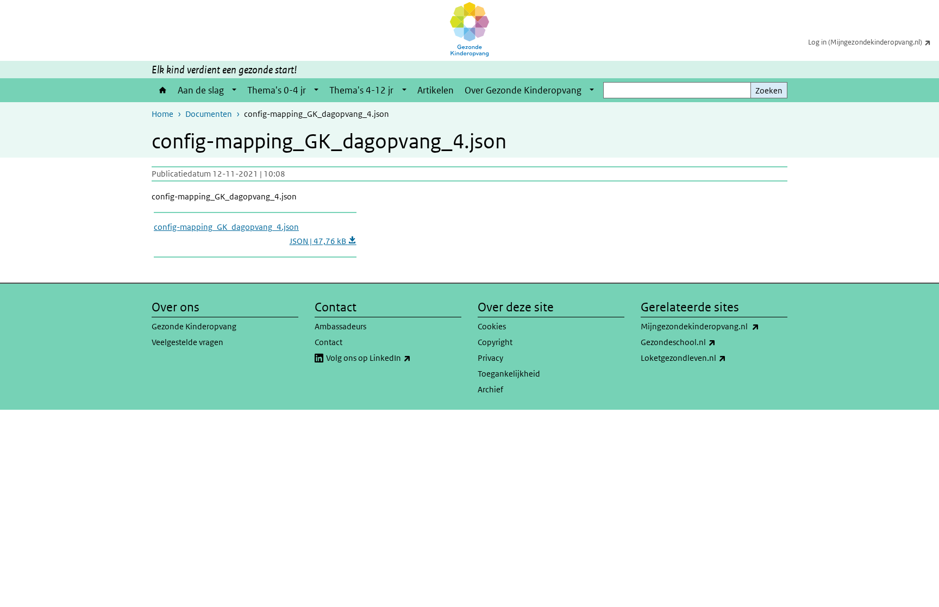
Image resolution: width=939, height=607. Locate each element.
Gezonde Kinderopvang (194, 326)
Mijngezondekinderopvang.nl (714, 326)
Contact (328, 342)
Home (162, 90)
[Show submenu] (234, 90)
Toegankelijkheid (509, 373)
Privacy (490, 358)
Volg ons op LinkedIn (392, 357)
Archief (490, 389)
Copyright (495, 342)
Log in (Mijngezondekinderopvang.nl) (873, 42)
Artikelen (435, 90)
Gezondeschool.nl (702, 341)
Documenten (208, 114)
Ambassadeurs (340, 326)
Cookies (492, 326)
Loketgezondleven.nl (707, 357)
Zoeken (768, 90)
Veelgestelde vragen (187, 342)
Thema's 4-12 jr (361, 90)
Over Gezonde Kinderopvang (523, 90)
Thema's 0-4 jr (276, 90)
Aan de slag (201, 90)
